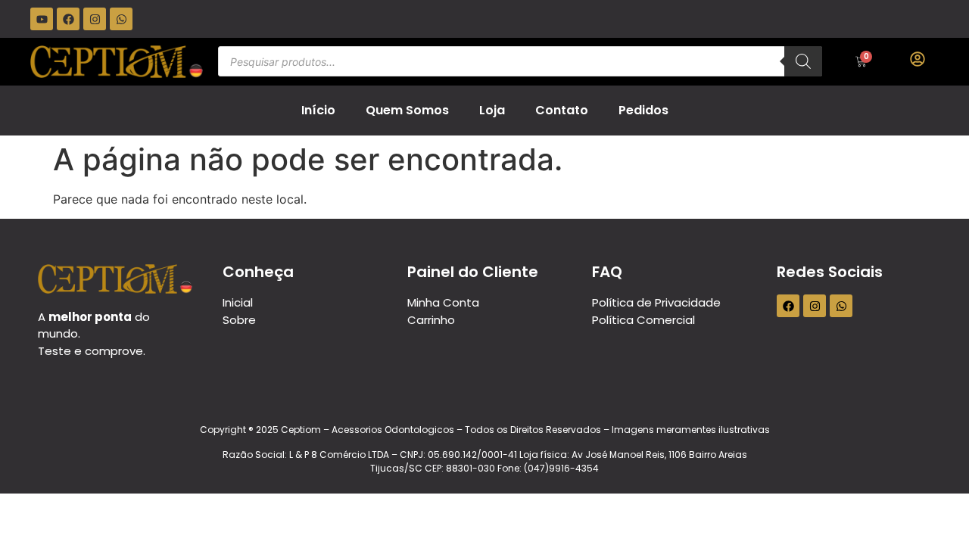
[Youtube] (41, 19)
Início (318, 110)
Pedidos (643, 110)
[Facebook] (68, 19)
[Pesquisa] (803, 61)
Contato (561, 110)
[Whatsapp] (121, 19)
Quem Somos (407, 110)
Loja (492, 110)
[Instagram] (94, 19)
